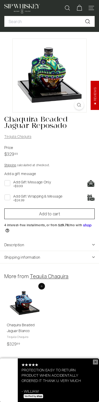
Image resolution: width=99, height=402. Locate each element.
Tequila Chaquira (17, 136)
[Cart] (79, 8)
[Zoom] (79, 105)
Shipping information (22, 257)
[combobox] (49, 21)
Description (14, 244)
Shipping (10, 165)
